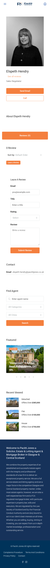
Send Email (25, 91)
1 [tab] (18, 378)
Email (13, 186)
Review (13, 224)
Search (25, 323)
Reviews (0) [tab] (25, 135)
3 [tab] (26, 378)
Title (12, 199)
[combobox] (28, 155)
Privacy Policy (9, 556)
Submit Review (25, 250)
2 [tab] (22, 378)
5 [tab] (34, 378)
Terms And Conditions (34, 552)
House (24, 423)
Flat (23, 411)
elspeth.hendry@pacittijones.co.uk (28, 272)
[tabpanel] (25, 359)
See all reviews (14, 76)
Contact (21, 556)
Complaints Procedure (13, 552)
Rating (13, 211)
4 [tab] (30, 378)
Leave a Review (13, 163)
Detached (26, 399)
